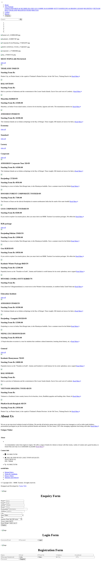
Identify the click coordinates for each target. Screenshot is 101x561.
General (7, 8)
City (2, 513)
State (2, 515)
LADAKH (79, 8)
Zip (2, 517)
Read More (75, 76)
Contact (7, 12)
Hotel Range (5, 523)
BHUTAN (35, 10)
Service (7, 14)
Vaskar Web (22, 486)
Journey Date (5, 519)
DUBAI (28, 10)
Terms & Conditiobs (11, 474)
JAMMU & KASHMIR (45, 8)
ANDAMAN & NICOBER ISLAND (22, 8)
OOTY (56, 8)
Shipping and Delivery (12, 477)
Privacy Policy (9, 476)
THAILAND (13, 10)
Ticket (3, 521)
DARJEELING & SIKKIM (67, 8)
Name (3, 501)
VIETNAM (96, 8)
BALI (6, 10)
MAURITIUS (88, 8)
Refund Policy (9, 472)
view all (3, 63)
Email (2, 503)
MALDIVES (22, 10)
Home (7, 5)
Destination (4, 509)
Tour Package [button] (9, 7)
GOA (36, 8)
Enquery (8, 16)
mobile (3, 505)
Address (3, 511)
